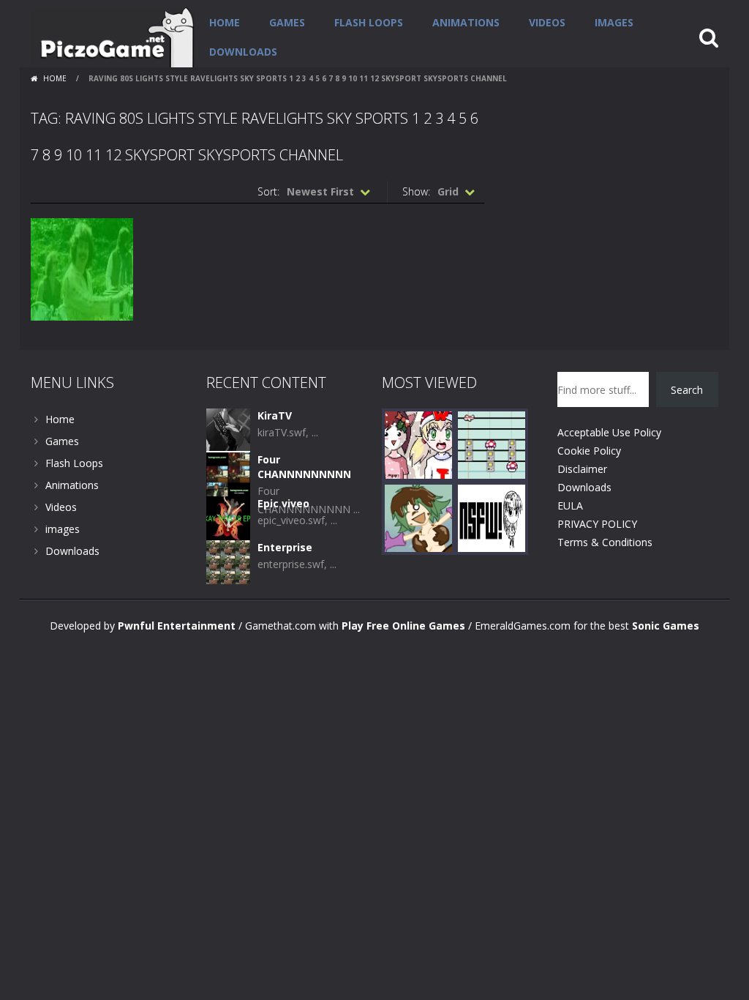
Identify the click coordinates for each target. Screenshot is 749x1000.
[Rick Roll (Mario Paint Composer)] (491, 444)
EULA (570, 505)
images (614, 22)
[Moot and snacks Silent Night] (418, 444)
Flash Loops (368, 22)
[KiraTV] (228, 429)
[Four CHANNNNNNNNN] (228, 473)
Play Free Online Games (403, 626)
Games (287, 22)
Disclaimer (582, 469)
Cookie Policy (589, 451)
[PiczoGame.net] (113, 36)
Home (224, 22)
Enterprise (284, 547)
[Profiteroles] (418, 517)
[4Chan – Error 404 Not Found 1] (491, 517)
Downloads (243, 52)
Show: (416, 191)
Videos (547, 22)
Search (687, 390)
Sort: (268, 191)
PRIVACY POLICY (597, 524)
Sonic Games (665, 626)
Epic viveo (283, 503)
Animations (466, 22)
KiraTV (274, 415)
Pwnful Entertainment (177, 626)
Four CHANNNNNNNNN (304, 466)
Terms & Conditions (604, 542)
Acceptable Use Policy (609, 432)
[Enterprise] (228, 561)
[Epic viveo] (228, 517)
